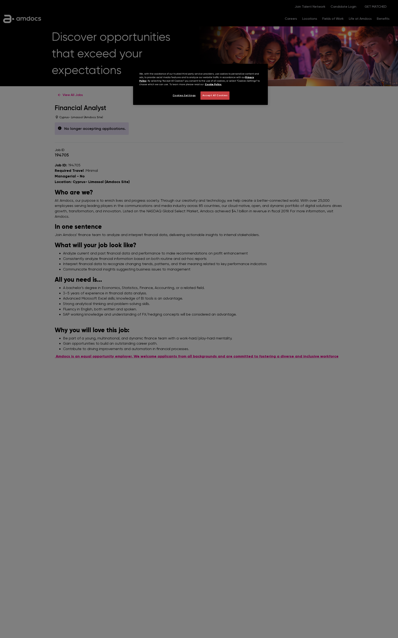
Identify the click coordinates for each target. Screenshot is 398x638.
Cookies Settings (184, 95)
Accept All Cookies (215, 95)
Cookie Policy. (213, 84)
